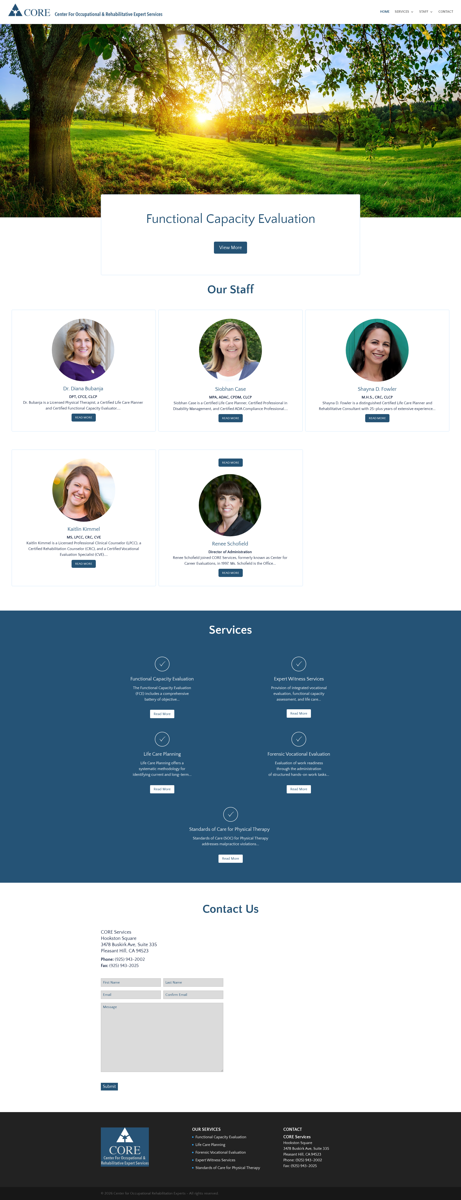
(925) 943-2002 (130, 959)
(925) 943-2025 (124, 965)
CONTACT (445, 12)
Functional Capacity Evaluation (230, 219)
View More (230, 247)
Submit (109, 1086)
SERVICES (402, 12)
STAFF (423, 12)
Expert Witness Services (215, 1160)
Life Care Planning (210, 1145)
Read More (83, 417)
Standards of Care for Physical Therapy (227, 1168)
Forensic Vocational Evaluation (220, 1152)
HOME (384, 12)
